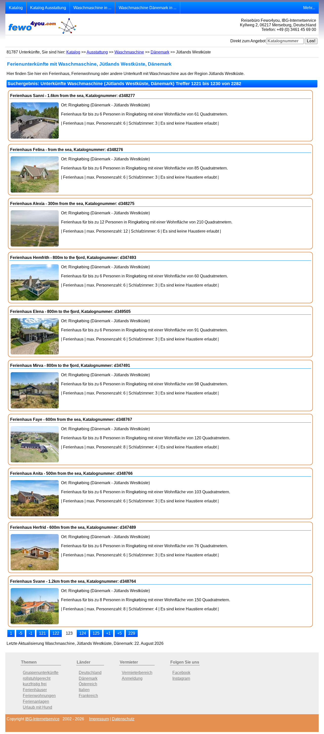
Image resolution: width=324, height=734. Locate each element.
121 (42, 633)
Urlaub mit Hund (37, 707)
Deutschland (90, 672)
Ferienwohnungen (39, 695)
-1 (30, 633)
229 (131, 633)
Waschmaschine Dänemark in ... (147, 8)
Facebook (181, 672)
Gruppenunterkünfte (40, 672)
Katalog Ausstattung (48, 8)
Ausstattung (97, 52)
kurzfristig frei (35, 684)
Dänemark (160, 52)
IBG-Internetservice (42, 719)
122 (55, 633)
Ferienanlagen (36, 701)
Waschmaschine (129, 52)
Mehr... (309, 8)
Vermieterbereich (137, 672)
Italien (84, 690)
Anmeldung (132, 678)
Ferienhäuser (35, 690)
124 (82, 633)
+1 (108, 633)
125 (96, 633)
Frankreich (88, 695)
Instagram (181, 678)
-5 (20, 633)
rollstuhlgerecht (36, 678)
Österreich (88, 684)
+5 (119, 633)
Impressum (99, 719)
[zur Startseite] (42, 33)
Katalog (16, 8)
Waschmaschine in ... (92, 8)
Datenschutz (123, 719)
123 (69, 633)
